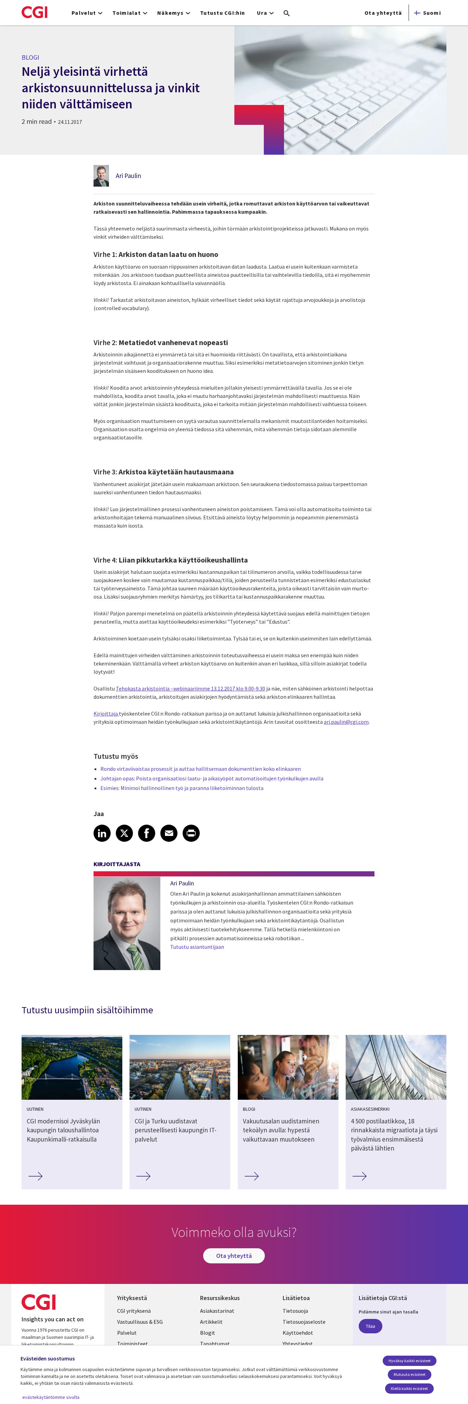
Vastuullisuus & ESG (140, 1321)
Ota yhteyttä (383, 12)
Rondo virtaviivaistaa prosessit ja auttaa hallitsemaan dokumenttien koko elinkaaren (200, 768)
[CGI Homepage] (34, 12)
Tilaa (370, 1326)
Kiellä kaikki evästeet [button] (409, 1388)
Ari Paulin (128, 176)
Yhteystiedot (298, 1343)
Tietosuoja (295, 1310)
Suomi (432, 12)
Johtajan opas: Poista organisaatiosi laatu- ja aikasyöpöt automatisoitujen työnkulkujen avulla (211, 778)
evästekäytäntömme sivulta (50, 1397)
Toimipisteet (132, 1343)
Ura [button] (262, 12)
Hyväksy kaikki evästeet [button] (410, 1360)
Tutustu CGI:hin (222, 12)
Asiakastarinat (217, 1310)
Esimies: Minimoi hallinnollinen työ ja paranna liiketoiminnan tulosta (181, 787)
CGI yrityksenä (134, 1310)
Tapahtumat (215, 1343)
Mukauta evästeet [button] (410, 1374)
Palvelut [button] (84, 12)
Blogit (207, 1332)
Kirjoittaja (106, 713)
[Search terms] (286, 13)
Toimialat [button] (126, 12)
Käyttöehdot (298, 1332)
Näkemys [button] (170, 12)
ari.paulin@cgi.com (346, 721)
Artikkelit (211, 1321)
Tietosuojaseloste (304, 1321)
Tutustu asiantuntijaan (197, 946)
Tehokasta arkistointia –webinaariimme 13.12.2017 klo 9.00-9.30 (190, 688)
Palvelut (127, 1332)
